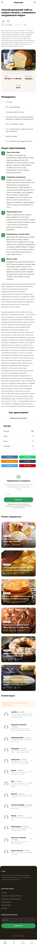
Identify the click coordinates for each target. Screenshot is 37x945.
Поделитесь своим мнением (18, 418)
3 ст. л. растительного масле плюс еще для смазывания (19, 130)
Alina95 (7, 25)
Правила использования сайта (11, 899)
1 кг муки (9, 102)
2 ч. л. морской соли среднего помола (19, 141)
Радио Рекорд (6, 905)
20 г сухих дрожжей (13, 107)
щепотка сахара (11, 136)
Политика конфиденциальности (11, 896)
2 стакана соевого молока (15, 112)
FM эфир (4, 908)
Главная (4, 893)
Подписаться (18, 499)
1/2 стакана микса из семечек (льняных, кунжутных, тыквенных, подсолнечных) (20, 118)
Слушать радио (6, 902)
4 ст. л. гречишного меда (14, 124)
